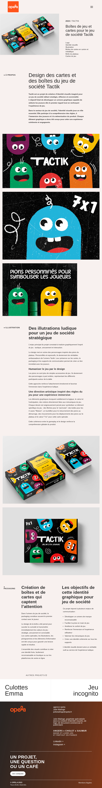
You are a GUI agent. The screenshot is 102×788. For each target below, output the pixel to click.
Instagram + (59, 744)
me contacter (18, 774)
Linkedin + (58, 741)
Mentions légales (85, 783)
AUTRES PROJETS (35, 675)
